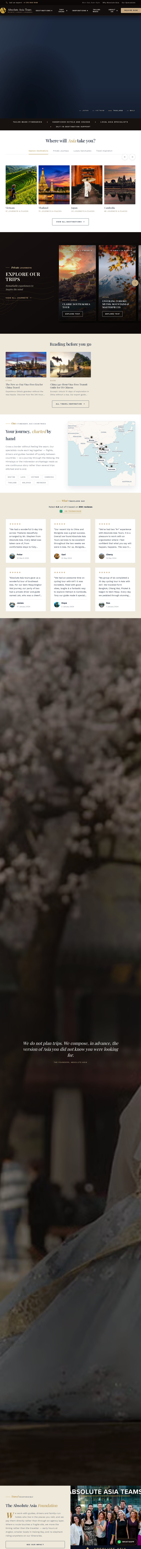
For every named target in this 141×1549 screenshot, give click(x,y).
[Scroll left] (125, 157)
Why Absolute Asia (111, 3)
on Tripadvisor (73, 511)
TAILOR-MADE (97, 11)
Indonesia (41, 483)
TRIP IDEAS (62, 11)
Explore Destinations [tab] (38, 151)
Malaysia (26, 483)
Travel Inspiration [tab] (104, 151)
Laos (23, 477)
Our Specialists (128, 3)
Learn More (13, 108)
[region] (101, 453)
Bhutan (11, 477)
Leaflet (100, 484)
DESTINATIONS (44, 11)
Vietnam (35, 477)
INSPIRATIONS (80, 11)
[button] (131, 475)
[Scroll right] (132, 157)
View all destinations (69, 222)
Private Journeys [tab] (61, 151)
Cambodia (49, 477)
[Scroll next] (135, 283)
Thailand (12, 483)
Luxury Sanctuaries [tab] (82, 151)
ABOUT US (113, 11)
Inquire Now (131, 10)
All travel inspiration (69, 404)
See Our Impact (35, 1545)
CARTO (108, 484)
